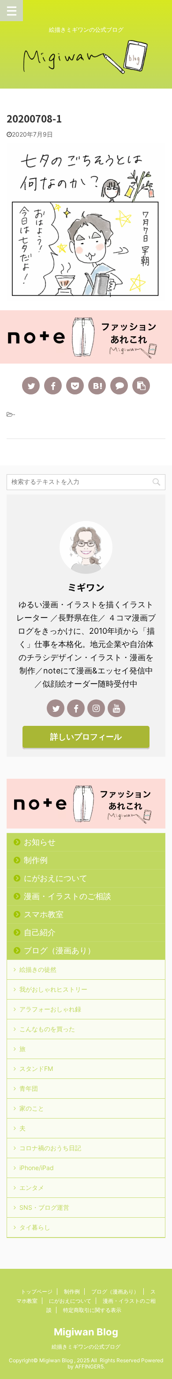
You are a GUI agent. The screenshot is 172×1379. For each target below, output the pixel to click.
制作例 (36, 860)
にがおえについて (55, 878)
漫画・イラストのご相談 (67, 896)
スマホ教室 (44, 914)
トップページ (36, 1291)
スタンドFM (36, 1068)
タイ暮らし (34, 1227)
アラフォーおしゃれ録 (50, 1009)
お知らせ (40, 842)
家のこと (31, 1108)
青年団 (28, 1088)
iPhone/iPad (36, 1167)
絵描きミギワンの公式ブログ (86, 1346)
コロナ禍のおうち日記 (50, 1148)
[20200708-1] (97, 385)
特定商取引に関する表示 (92, 1310)
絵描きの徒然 (37, 969)
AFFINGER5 (89, 1366)
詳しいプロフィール (86, 736)
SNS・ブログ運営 (44, 1207)
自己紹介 (40, 932)
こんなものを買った (47, 1029)
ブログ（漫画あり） (59, 950)
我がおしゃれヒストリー (53, 989)
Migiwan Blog (86, 1332)
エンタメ (31, 1187)
